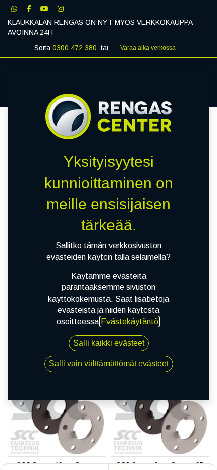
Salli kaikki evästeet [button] (108, 343)
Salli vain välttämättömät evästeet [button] (109, 363)
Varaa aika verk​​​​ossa (148, 47)
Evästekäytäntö (129, 321)
